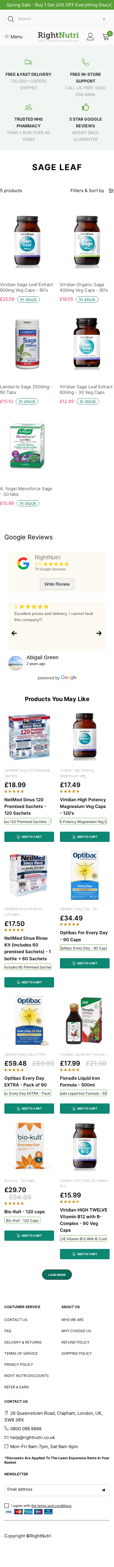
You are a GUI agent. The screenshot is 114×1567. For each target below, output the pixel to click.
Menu (16, 37)
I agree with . (41, 1505)
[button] (14, 791)
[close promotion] (109, 5)
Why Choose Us (76, 1331)
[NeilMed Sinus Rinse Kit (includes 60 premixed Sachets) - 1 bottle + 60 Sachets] (29, 875)
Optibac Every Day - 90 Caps (83, 948)
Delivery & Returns (23, 1342)
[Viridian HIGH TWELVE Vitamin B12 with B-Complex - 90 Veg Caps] (85, 1147)
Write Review (57, 584)
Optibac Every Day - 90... (80, 909)
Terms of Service (21, 1353)
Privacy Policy (18, 1364)
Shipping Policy (76, 1353)
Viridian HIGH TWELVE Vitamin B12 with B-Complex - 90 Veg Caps (83, 1239)
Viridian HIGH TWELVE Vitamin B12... (84, 1183)
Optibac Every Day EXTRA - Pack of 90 (27, 1093)
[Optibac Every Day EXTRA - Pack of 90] (29, 1021)
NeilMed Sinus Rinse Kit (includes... (23, 912)
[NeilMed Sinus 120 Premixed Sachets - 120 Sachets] (29, 737)
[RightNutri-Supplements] (58, 37)
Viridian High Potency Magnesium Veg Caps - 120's (83, 821)
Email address (19, 1489)
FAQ (7, 1331)
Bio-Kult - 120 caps (19, 1180)
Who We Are (72, 1319)
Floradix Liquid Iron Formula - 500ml (83, 1093)
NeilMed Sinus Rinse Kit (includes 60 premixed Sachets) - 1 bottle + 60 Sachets (27, 967)
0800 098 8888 (26, 1428)
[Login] (90, 37)
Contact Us (15, 1319)
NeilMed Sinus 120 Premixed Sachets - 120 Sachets (27, 821)
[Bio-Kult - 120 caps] (29, 1147)
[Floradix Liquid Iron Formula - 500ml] (85, 1021)
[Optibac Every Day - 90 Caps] (85, 875)
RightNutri (48, 557)
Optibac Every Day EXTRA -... (27, 1054)
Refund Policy (75, 1342)
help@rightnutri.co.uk (32, 1437)
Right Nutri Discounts (26, 1375)
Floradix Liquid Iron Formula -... (85, 1054)
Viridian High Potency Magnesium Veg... (77, 773)
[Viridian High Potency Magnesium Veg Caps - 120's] (85, 737)
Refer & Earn (16, 1387)
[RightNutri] (23, 563)
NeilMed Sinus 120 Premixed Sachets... (27, 773)
